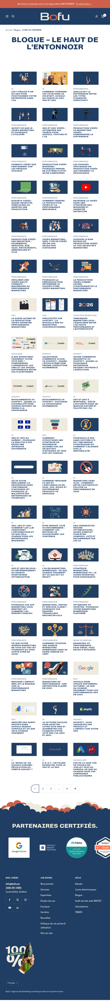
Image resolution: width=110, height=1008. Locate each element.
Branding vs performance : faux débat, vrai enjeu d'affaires (84, 646)
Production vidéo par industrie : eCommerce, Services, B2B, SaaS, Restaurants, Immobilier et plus (24, 245)
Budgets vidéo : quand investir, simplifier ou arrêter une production (22, 205)
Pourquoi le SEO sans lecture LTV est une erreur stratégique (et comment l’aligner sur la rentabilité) (85, 444)
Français (11, 983)
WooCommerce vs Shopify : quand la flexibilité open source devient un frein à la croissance (23, 405)
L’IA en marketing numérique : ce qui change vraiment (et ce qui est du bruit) (54, 572)
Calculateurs (81, 906)
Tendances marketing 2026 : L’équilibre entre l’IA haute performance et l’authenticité (84, 323)
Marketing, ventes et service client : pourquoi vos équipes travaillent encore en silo (54, 610)
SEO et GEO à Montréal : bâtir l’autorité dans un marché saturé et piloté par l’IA (85, 404)
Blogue (78, 895)
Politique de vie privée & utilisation (53, 925)
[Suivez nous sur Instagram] (25, 900)
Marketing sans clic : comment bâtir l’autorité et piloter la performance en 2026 (85, 486)
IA (12, 89)
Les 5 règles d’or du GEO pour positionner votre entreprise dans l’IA (24, 96)
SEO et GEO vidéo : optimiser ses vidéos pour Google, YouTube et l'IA (54, 132)
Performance (81, 89)
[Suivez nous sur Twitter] (17, 900)
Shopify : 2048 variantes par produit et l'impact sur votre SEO (85, 726)
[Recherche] (13, 16)
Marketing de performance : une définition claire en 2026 (54, 685)
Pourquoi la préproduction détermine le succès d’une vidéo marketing (53, 284)
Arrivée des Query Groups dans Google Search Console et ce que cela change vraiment (23, 727)
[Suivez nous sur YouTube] (10, 908)
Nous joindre (47, 884)
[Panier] (102, 16)
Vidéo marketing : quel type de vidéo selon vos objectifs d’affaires (54, 243)
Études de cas (48, 901)
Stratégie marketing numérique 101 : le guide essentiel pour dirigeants (85, 572)
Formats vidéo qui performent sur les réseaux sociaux (23, 167)
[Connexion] (96, 16)
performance (19, 679)
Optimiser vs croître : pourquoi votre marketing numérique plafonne (86, 609)
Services (45, 889)
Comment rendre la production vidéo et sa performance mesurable (53, 205)
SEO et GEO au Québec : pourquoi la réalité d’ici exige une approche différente (23, 443)
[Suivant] (75, 789)
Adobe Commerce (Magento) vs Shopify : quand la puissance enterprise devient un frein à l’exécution (85, 363)
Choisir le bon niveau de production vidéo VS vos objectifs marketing (85, 243)
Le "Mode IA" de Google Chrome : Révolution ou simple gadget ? (22, 766)
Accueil (9, 29)
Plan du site (47, 933)
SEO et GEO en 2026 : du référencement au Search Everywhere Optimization (24, 572)
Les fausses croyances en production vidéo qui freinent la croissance (85, 168)
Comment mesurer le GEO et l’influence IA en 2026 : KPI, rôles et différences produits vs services (54, 487)
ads (13, 315)
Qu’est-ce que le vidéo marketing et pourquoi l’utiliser (22, 131)
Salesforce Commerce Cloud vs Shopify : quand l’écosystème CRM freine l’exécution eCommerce (54, 362)
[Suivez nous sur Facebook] (10, 900)
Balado (78, 884)
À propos (45, 906)
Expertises (46, 895)
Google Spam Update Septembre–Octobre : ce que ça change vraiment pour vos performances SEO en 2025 (85, 688)
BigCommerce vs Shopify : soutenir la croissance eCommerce (54, 403)
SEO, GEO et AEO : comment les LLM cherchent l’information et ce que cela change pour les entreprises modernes (22, 533)
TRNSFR (78, 912)
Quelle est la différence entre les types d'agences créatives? (85, 96)
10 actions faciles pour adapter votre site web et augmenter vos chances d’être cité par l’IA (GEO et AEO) (54, 728)
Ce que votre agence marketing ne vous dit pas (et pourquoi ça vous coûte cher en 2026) (23, 648)
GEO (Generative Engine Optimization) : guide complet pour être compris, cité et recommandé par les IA (84, 533)
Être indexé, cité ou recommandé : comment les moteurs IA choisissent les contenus (53, 531)
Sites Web (16, 354)
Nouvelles (45, 918)
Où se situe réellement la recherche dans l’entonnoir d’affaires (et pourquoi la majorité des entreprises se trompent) (22, 489)
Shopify (46, 354)
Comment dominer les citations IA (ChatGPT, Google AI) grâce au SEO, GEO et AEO (54, 96)
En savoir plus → (84, 4)
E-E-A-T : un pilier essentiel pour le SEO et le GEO (54, 765)
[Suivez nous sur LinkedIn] (17, 908)
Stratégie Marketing (85, 315)
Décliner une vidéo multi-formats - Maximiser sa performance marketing (20, 285)
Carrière (45, 912)
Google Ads (79, 760)
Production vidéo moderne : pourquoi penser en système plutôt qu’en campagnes (54, 168)
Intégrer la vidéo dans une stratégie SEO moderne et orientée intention (85, 206)
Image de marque (82, 640)
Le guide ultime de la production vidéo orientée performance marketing (23, 322)
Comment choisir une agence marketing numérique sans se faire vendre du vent (54, 648)
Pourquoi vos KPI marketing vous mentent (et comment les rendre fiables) (22, 609)
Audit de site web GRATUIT (88, 901)
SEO (44, 435)
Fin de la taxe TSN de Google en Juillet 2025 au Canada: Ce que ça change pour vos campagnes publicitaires (85, 769)
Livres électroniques (85, 889)
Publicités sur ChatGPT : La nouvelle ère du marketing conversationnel (54, 322)
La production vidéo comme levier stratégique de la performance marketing (85, 285)
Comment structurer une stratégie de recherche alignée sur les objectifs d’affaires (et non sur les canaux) (54, 445)
